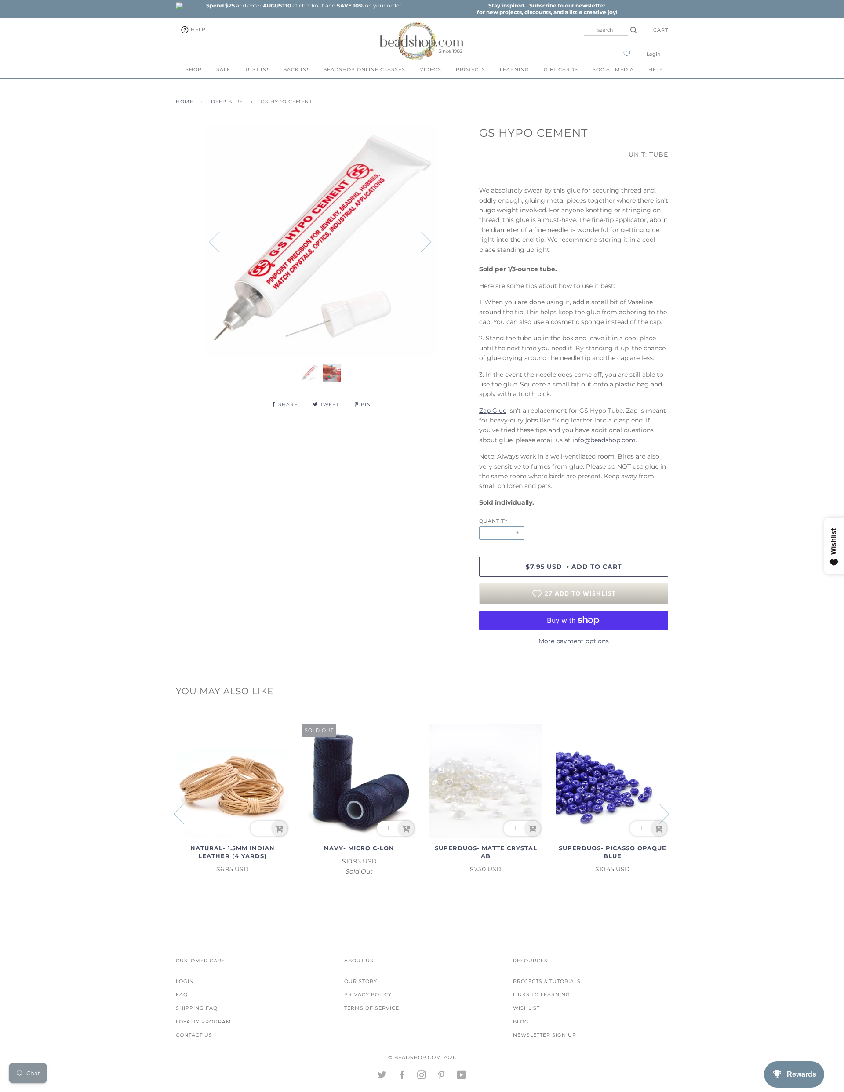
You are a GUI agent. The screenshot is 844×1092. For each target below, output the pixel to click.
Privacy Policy (368, 994)
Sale (223, 69)
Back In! (296, 69)
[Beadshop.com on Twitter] (382, 1077)
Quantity (493, 521)
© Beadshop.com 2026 (422, 1057)
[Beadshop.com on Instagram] (421, 1077)
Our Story (360, 981)
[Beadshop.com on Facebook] (402, 1077)
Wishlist (526, 1008)
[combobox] (606, 30)
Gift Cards (561, 69)
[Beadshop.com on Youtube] (461, 1077)
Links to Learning (541, 994)
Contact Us (194, 1035)
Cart (660, 30)
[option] (304, 5)
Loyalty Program (203, 1022)
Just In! (257, 69)
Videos (430, 69)
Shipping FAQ (197, 1008)
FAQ (182, 994)
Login (653, 54)
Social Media (613, 69)
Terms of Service (371, 1008)
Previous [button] (220, 241)
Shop (194, 69)
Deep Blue (227, 101)
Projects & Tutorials (547, 981)
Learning (514, 69)
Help (197, 29)
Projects (470, 69)
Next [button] (421, 241)
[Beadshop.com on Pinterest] (441, 1077)
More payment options (573, 641)
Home (184, 101)
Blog (521, 1022)
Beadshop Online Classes (364, 69)
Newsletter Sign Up (544, 1035)
